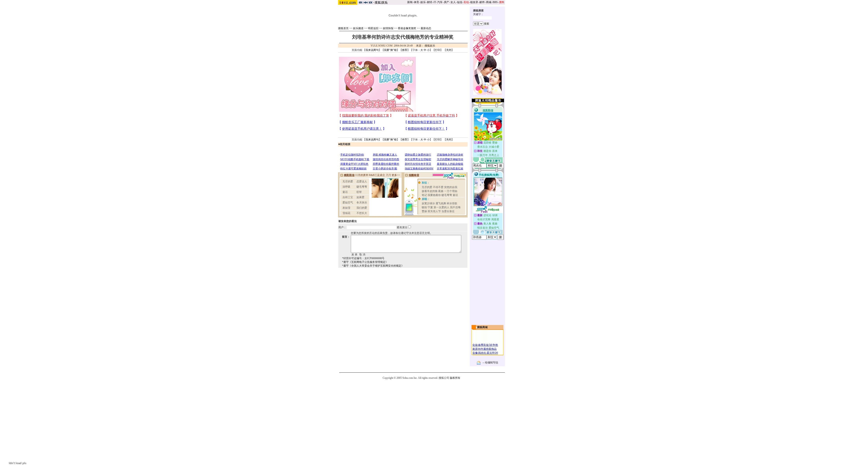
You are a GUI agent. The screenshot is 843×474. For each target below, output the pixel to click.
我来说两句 (372, 50)
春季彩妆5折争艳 (488, 345)
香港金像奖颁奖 (407, 28)
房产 (446, 2)
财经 (429, 2)
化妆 (475, 345)
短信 (459, 2)
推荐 (404, 50)
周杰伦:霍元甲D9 (488, 352)
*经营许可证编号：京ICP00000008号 (363, 258)
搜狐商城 (482, 327)
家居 (475, 348)
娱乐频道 (358, 28)
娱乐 (423, 2)
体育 (416, 2)
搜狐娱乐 (430, 45)
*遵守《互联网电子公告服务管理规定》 (365, 262)
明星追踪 (373, 28)
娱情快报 (388, 28)
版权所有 (455, 377)
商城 (488, 2)
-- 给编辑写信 (490, 362)
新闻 (409, 2)
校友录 (474, 2)
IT (435, 2)
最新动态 (426, 28)
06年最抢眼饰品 (487, 348)
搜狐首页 (343, 28)
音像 (475, 352)
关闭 (448, 50)
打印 (437, 50)
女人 (453, 2)
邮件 (482, 2)
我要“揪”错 (390, 50)
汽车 (440, 2)
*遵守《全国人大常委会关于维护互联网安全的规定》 (373, 265)
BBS (495, 2)
